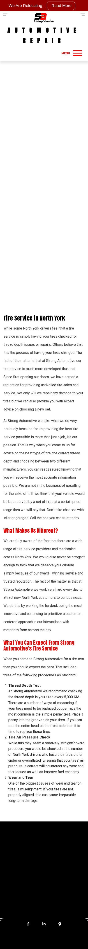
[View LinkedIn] (44, 924)
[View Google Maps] (60, 924)
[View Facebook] (28, 924)
